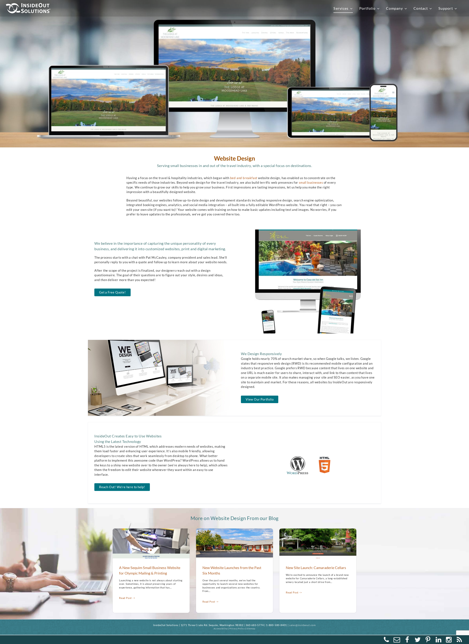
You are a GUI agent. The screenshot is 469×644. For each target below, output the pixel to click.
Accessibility (220, 628)
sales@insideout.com (302, 625)
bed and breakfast (243, 178)
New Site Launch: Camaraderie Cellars (316, 567)
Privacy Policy (237, 628)
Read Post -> (127, 597)
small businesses (311, 182)
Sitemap (251, 628)
